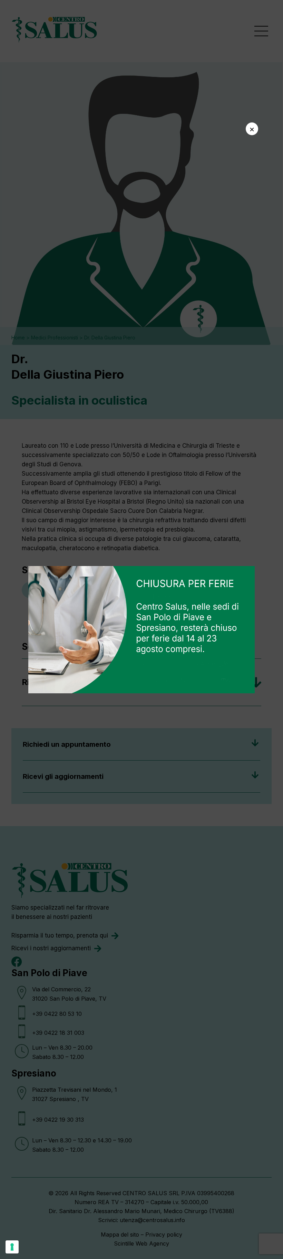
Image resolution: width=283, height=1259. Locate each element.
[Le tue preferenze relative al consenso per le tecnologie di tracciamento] (12, 1246)
